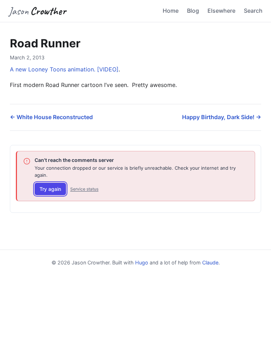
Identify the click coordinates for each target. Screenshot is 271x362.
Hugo (141, 262)
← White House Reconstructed (51, 117)
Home (171, 10)
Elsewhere (221, 10)
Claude (210, 262)
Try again (50, 189)
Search (253, 10)
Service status (84, 189)
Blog (193, 10)
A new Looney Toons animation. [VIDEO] (64, 69)
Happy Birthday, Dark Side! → (221, 117)
